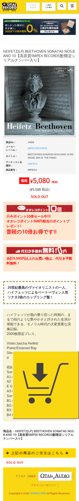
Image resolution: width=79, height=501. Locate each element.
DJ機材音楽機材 (48, 6)
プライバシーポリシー (43, 485)
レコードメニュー (32, 6)
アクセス (21, 476)
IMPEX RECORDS (37, 148)
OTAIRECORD (38, 493)
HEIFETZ (32, 164)
